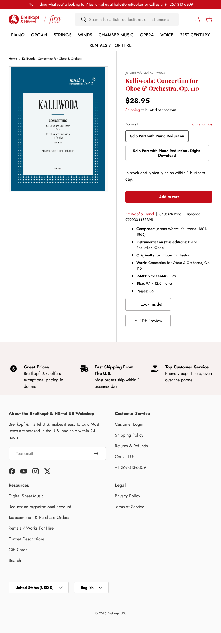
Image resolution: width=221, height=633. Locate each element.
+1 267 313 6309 (178, 4)
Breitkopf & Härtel (139, 214)
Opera (147, 35)
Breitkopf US (116, 613)
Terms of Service (129, 507)
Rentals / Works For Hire (31, 528)
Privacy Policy (127, 496)
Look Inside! (151, 304)
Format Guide (201, 124)
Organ (39, 35)
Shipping (132, 109)
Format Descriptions (26, 539)
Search (15, 560)
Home (13, 58)
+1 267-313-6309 (130, 467)
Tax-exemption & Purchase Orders (39, 517)
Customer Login (129, 424)
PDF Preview (150, 321)
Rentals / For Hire (110, 45)
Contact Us (124, 456)
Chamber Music (116, 35)
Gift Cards (18, 550)
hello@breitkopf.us (129, 4)
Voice (166, 35)
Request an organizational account (40, 507)
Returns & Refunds (131, 446)
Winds (85, 35)
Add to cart (169, 196)
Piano (18, 35)
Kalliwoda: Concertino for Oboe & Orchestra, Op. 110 (54, 58)
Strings (62, 35)
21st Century (195, 35)
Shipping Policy (129, 435)
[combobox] (127, 19)
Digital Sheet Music (26, 496)
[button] (209, 19)
